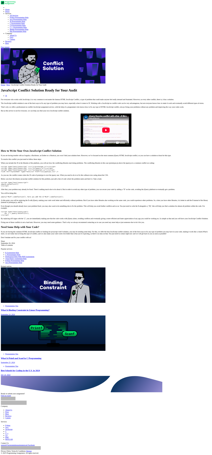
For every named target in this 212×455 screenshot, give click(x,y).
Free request (5, 47)
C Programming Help (17, 23)
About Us (13, 35)
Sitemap (29, 451)
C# (6, 435)
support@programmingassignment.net (14, 445)
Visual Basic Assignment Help (15, 259)
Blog (7, 43)
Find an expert (6, 396)
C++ (7, 433)
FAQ (11, 37)
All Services (14, 15)
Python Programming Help (19, 17)
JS (6, 96)
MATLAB (9, 439)
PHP (7, 437)
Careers (12, 39)
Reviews (8, 41)
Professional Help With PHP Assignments (19, 257)
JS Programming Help (17, 21)
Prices (7, 11)
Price (7, 412)
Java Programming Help (18, 19)
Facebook (31, 445)
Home (7, 9)
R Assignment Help (12, 253)
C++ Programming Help (18, 27)
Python (7, 425)
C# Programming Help (18, 25)
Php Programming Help (18, 31)
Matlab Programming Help (19, 29)
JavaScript (8, 429)
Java (6, 427)
